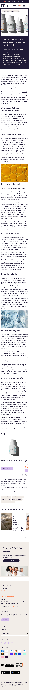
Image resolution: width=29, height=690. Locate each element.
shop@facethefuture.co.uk (8, 596)
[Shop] (27, 6)
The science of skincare (7, 502)
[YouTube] (12, 642)
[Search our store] (11, 6)
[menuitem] (2, 643)
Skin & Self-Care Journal (11, 11)
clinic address (13, 606)
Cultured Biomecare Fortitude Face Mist (11, 460)
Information (5, 630)
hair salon (20, 606)
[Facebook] (2, 642)
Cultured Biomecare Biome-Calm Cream (13, 282)
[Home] (2, 665)
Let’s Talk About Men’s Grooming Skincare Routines (14, 488)
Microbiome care (6, 499)
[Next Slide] (26, 474)
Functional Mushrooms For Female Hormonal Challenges (18, 520)
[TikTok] (8, 642)
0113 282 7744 (4, 590)
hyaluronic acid (17, 425)
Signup (5, 619)
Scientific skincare (17, 499)
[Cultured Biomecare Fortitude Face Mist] (12, 447)
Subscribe (11, 560)
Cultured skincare (6, 497)
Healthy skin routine (18, 497)
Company (4, 626)
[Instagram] (5, 642)
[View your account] (8, 6)
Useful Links (5, 634)
